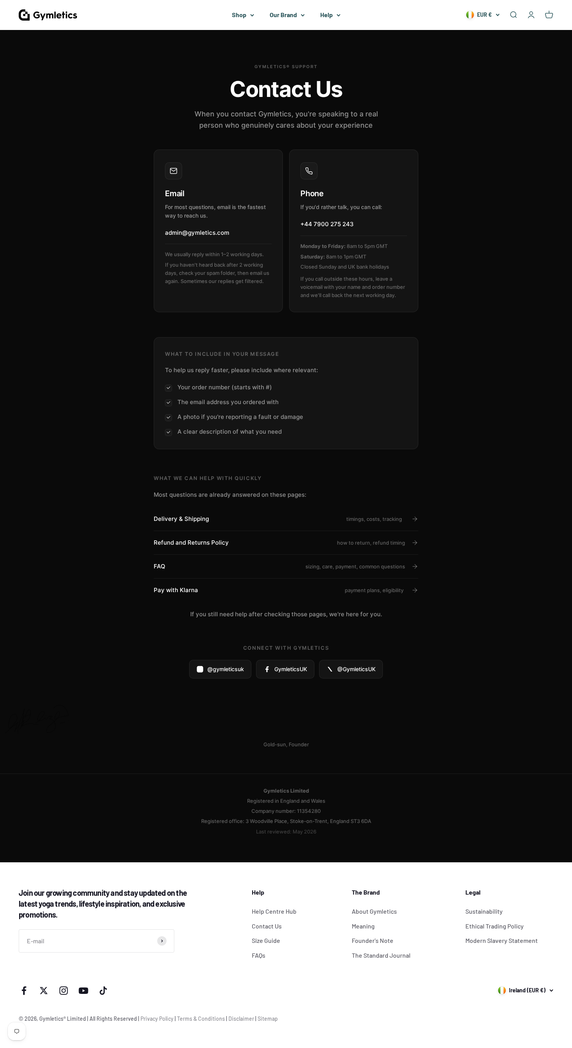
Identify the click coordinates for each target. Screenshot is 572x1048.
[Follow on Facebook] (24, 990)
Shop (239, 14)
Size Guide (266, 940)
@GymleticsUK (356, 669)
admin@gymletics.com (197, 232)
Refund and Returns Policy (279, 542)
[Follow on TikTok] (103, 990)
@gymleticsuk (225, 669)
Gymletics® (53, 1018)
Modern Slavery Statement (501, 940)
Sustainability (484, 911)
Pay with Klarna (279, 590)
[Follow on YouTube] (83, 990)
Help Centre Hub (274, 911)
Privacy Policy (157, 1018)
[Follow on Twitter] (44, 990)
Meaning (363, 926)
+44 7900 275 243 (327, 224)
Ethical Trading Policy (494, 926)
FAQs (258, 955)
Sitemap (268, 1018)
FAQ (279, 566)
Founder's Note (372, 940)
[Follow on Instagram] (63, 990)
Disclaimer (241, 1018)
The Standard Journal (381, 955)
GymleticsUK (290, 669)
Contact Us (267, 926)
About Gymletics (374, 911)
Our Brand (283, 14)
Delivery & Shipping (278, 518)
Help (326, 14)
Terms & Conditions (201, 1018)
